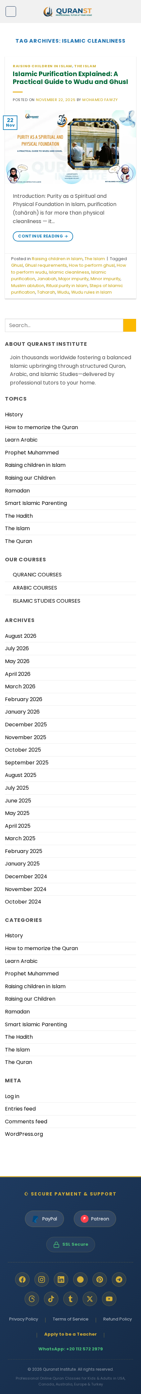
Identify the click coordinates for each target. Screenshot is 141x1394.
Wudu (63, 292)
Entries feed (20, 1109)
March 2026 (20, 686)
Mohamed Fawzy (100, 99)
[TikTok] (51, 1299)
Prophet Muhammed (32, 452)
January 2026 (22, 712)
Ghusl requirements (46, 265)
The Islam (85, 66)
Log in (12, 1096)
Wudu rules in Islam (91, 292)
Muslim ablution (27, 285)
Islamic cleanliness (69, 272)
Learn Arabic (21, 440)
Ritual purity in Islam (67, 285)
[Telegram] (119, 1279)
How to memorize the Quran (41, 427)
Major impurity (73, 278)
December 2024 (26, 876)
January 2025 (22, 863)
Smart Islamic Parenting (36, 503)
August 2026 (20, 636)
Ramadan (17, 490)
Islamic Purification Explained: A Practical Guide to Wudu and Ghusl (70, 78)
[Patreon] (80, 1279)
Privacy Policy (23, 1319)
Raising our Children (30, 478)
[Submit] (129, 325)
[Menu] (11, 11)
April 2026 (17, 674)
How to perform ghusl (92, 265)
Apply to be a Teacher (70, 1334)
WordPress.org (24, 1134)
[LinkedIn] (61, 1279)
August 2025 (20, 775)
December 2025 (26, 724)
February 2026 (23, 699)
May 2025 (17, 813)
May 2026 (17, 661)
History (14, 414)
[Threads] (32, 1299)
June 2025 (18, 800)
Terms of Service (71, 1319)
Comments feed (26, 1121)
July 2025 (17, 788)
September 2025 (27, 762)
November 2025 (25, 737)
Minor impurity (105, 278)
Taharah (46, 292)
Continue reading (43, 236)
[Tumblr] (70, 1299)
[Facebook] (22, 1279)
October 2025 (23, 750)
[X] (90, 1299)
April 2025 (17, 826)
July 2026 (17, 648)
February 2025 (23, 851)
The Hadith (19, 516)
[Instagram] (41, 1279)
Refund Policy (117, 1319)
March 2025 (20, 838)
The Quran (18, 541)
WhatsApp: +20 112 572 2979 (70, 1349)
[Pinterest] (99, 1279)
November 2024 (26, 889)
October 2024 (23, 901)
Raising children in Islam (42, 66)
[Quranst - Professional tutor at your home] (70, 12)
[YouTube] (109, 1299)
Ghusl (17, 265)
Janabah (46, 278)
